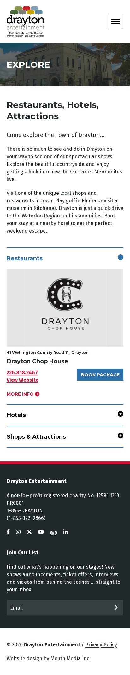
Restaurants (25, 258)
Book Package (100, 375)
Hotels (16, 415)
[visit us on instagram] (18, 532)
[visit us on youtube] (41, 532)
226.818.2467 (22, 372)
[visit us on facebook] (8, 532)
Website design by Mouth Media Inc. (49, 658)
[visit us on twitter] (29, 532)
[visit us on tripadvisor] (53, 532)
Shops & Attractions (36, 436)
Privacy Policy (101, 645)
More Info (21, 394)
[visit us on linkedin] (65, 532)
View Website (22, 380)
